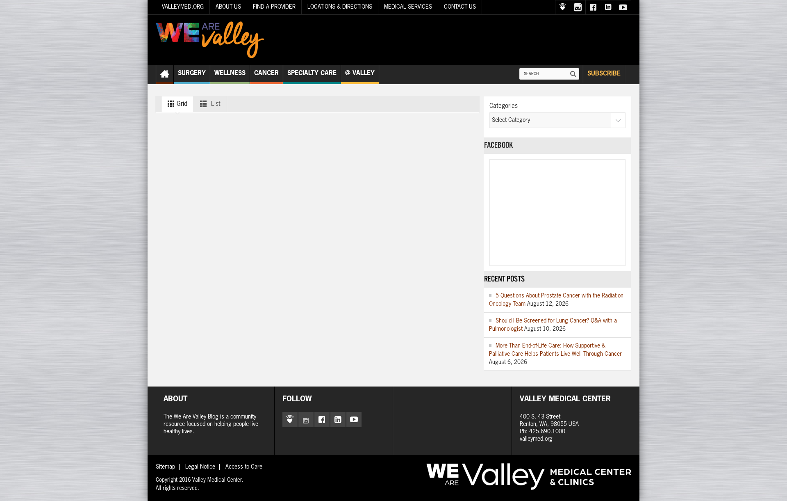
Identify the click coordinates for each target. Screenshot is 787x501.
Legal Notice (200, 467)
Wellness (230, 73)
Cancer (266, 73)
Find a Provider (274, 7)
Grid (181, 104)
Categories (503, 106)
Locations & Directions (339, 7)
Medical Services (408, 7)
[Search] (573, 74)
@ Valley (360, 73)
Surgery (192, 73)
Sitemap (165, 467)
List (215, 104)
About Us (228, 7)
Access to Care (243, 467)
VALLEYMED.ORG (183, 7)
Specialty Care (312, 73)
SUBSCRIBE (604, 74)
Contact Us (460, 7)
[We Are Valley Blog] (210, 40)
